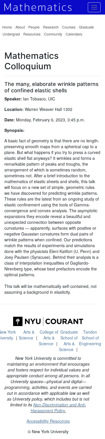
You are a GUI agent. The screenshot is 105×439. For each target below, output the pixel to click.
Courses (69, 26)
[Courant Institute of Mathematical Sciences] (48, 321)
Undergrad (11, 33)
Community (53, 33)
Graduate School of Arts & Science (68, 340)
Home (7, 26)
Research (51, 26)
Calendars (74, 33)
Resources (32, 33)
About (20, 26)
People (34, 26)
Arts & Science (26, 335)
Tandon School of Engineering (90, 337)
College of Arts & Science (48, 337)
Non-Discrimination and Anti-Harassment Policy (58, 407)
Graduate (86, 26)
